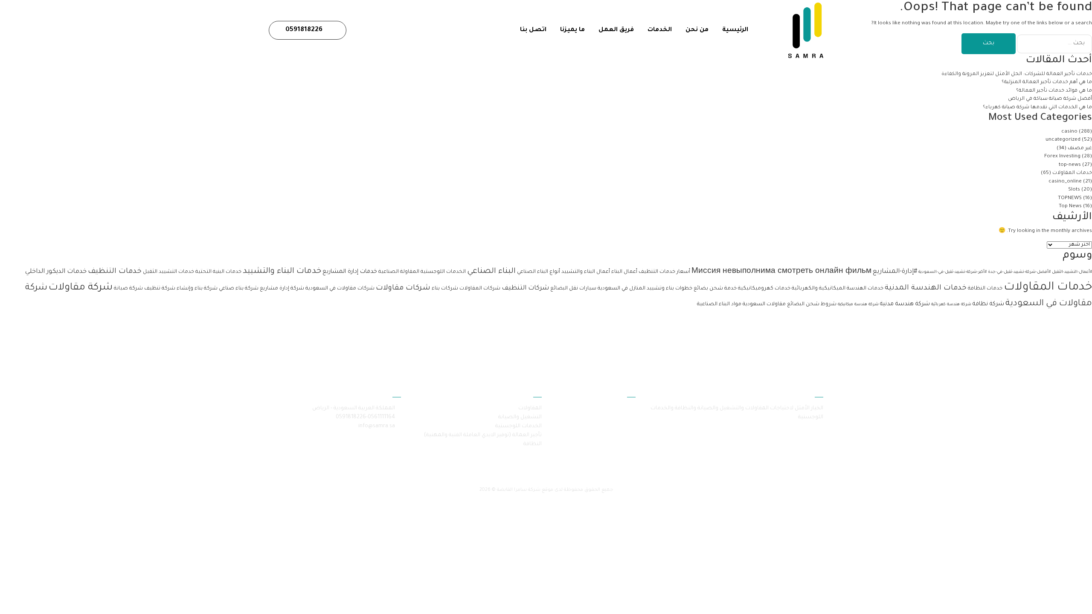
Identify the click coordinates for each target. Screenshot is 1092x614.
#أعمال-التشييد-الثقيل (1072, 272)
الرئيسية (735, 30)
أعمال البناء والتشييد (585, 272)
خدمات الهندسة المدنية (926, 288)
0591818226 (304, 30)
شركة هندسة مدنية (905, 304)
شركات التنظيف (525, 288)
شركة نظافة (988, 304)
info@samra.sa (376, 426)
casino (1069, 132)
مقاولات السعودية (764, 304)
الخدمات (660, 30)
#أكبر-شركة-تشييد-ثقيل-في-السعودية (952, 272)
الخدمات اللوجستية (443, 272)
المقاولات (530, 408)
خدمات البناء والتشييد (282, 271)
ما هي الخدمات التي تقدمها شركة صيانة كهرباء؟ (1037, 107)
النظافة (532, 444)
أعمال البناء (624, 272)
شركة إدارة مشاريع (282, 289)
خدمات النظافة (985, 289)
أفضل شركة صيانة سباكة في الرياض (1050, 99)
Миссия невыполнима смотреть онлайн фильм (781, 272)
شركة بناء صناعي (238, 289)
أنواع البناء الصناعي (538, 272)
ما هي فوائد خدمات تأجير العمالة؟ (1054, 91)
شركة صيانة (128, 289)
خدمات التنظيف (115, 272)
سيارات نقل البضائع (573, 289)
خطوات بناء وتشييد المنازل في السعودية (645, 289)
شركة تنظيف (159, 289)
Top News (1070, 206)
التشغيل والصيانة (520, 417)
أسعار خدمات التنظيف (664, 272)
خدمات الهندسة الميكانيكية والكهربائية (837, 289)
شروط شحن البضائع (811, 304)
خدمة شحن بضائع (715, 289)
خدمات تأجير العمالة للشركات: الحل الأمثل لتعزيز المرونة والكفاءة (1016, 74)
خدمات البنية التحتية (218, 272)
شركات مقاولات (403, 288)
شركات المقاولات (479, 289)
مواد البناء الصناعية (719, 304)
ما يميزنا (572, 30)
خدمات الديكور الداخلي (56, 271)
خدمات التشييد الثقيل (168, 272)
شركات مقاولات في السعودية (340, 289)
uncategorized (1063, 140)
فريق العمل (616, 30)
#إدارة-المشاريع (895, 271)
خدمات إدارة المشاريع (349, 272)
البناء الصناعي (491, 271)
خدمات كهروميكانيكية (764, 289)
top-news (1070, 165)
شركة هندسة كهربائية (951, 304)
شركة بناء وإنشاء (197, 289)
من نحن (697, 30)
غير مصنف (1080, 148)
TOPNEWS (1070, 198)
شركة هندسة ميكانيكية (858, 304)
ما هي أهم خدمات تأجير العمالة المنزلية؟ (1046, 82)
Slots (1074, 190)
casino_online (1065, 182)
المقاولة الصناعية (398, 272)
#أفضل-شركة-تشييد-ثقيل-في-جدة (1019, 272)
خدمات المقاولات (1072, 173)
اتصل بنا (533, 30)
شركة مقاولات (81, 288)
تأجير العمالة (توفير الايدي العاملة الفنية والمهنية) (483, 435)
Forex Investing (1062, 156)
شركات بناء (445, 289)
